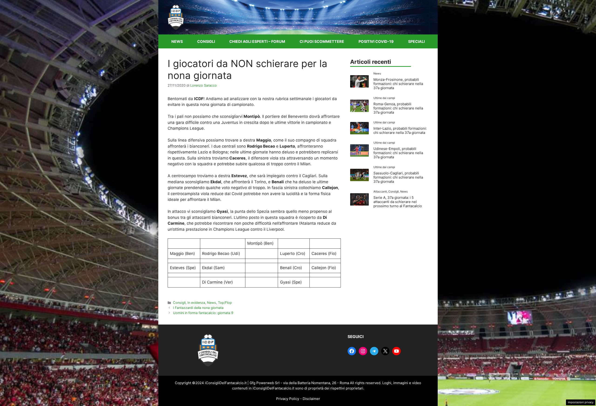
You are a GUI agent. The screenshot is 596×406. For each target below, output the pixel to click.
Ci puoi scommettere (322, 41)
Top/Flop (225, 302)
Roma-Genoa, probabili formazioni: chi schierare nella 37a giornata (398, 108)
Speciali (416, 41)
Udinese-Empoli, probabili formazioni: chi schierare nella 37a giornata (398, 152)
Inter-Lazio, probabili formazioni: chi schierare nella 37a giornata (400, 130)
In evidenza (196, 302)
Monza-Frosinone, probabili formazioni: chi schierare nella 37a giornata (398, 83)
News (177, 41)
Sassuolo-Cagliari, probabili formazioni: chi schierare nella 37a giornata (398, 177)
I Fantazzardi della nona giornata (198, 308)
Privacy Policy (287, 398)
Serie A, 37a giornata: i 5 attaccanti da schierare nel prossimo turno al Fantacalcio (397, 201)
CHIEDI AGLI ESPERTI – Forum (257, 41)
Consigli (206, 41)
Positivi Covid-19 (376, 41)
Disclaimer (311, 398)
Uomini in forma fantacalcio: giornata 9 (203, 313)
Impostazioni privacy (580, 402)
